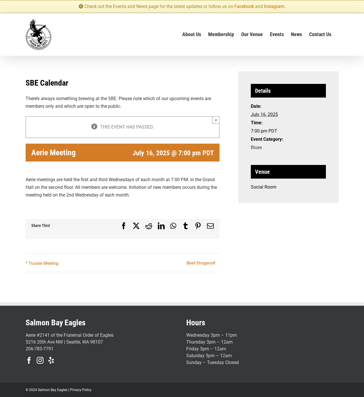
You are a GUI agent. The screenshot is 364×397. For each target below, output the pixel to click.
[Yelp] (51, 360)
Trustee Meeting (43, 263)
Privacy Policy (81, 390)
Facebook (244, 6)
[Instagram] (40, 360)
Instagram (274, 6)
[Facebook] (29, 360)
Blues (256, 147)
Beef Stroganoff (201, 263)
